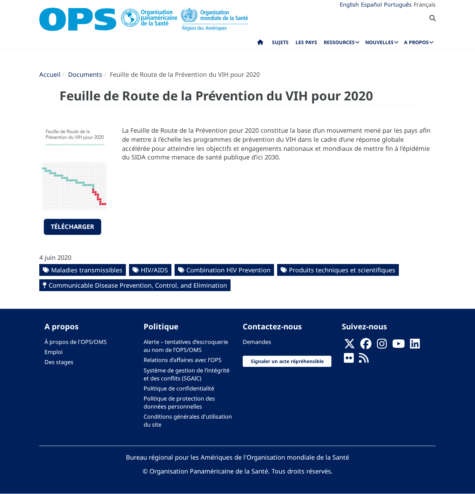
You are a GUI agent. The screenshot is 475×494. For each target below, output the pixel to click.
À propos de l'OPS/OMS (76, 342)
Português (398, 4)
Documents (85, 74)
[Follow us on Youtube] (398, 346)
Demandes (257, 342)
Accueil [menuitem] (260, 44)
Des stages (59, 362)
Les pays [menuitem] (306, 42)
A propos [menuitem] (416, 42)
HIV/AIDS (154, 270)
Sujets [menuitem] (280, 42)
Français (425, 4)
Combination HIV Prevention (228, 270)
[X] (349, 346)
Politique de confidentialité (179, 388)
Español (371, 4)
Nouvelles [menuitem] (379, 42)
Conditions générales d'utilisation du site (188, 420)
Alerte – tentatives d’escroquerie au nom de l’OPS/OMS (186, 346)
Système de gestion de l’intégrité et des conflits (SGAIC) (187, 374)
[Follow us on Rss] (364, 360)
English (349, 4)
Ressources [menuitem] (339, 42)
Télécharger (72, 226)
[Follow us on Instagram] (382, 346)
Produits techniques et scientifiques (342, 270)
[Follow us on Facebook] (365, 346)
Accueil (50, 74)
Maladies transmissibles (86, 270)
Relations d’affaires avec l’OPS (183, 360)
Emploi (54, 352)
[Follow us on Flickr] (349, 360)
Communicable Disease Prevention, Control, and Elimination (138, 285)
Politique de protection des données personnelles (179, 402)
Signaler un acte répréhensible (287, 361)
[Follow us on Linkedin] (415, 346)
